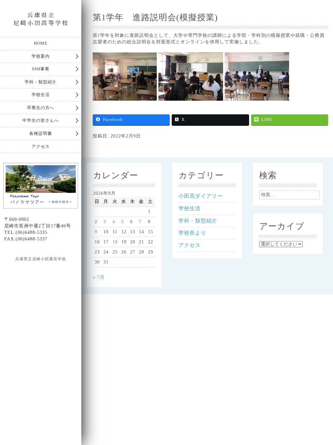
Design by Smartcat (41, 270)
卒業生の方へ (40, 107)
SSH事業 (40, 68)
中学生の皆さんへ (40, 120)
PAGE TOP (319, 425)
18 (115, 241)
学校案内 (41, 56)
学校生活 (41, 94)
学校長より (192, 233)
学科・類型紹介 (41, 81)
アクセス (41, 146)
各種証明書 (40, 133)
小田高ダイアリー (201, 196)
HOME (40, 43)
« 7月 (99, 277)
